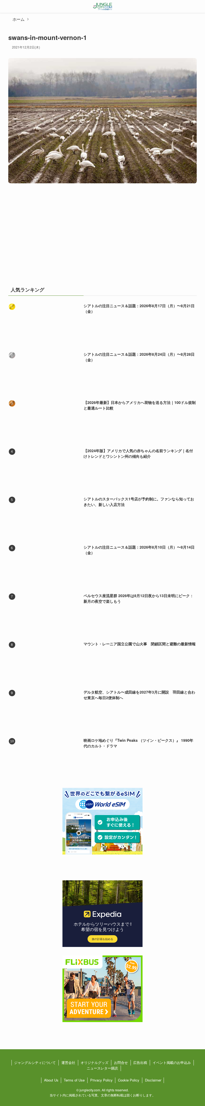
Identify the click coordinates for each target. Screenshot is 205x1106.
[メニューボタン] (6, 6)
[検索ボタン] (198, 6)
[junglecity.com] (102, 6)
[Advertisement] (102, 237)
